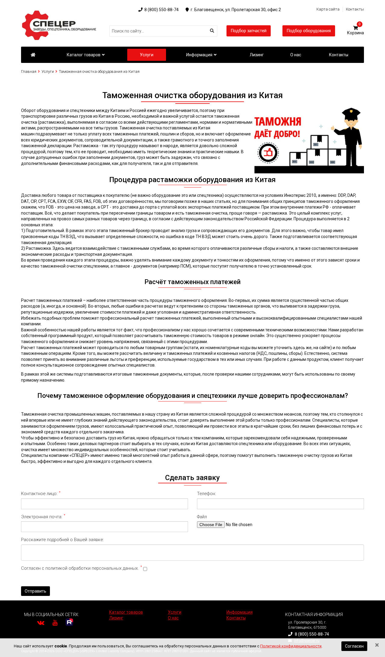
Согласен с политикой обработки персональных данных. (81, 568)
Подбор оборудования (309, 31)
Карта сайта (328, 9)
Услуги (48, 71)
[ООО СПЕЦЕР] (60, 12)
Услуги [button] (146, 54)
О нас (173, 617)
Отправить (35, 591)
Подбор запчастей (248, 31)
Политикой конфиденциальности (291, 646)
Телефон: (207, 493)
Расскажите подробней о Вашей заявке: (63, 539)
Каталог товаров (83, 54)
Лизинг (116, 617)
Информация (199, 54)
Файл (202, 516)
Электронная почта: (43, 516)
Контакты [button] (338, 54)
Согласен (354, 646)
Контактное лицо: (40, 493)
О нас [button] (295, 54)
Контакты (355, 9)
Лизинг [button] (257, 54)
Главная (28, 71)
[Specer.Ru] (33, 55)
